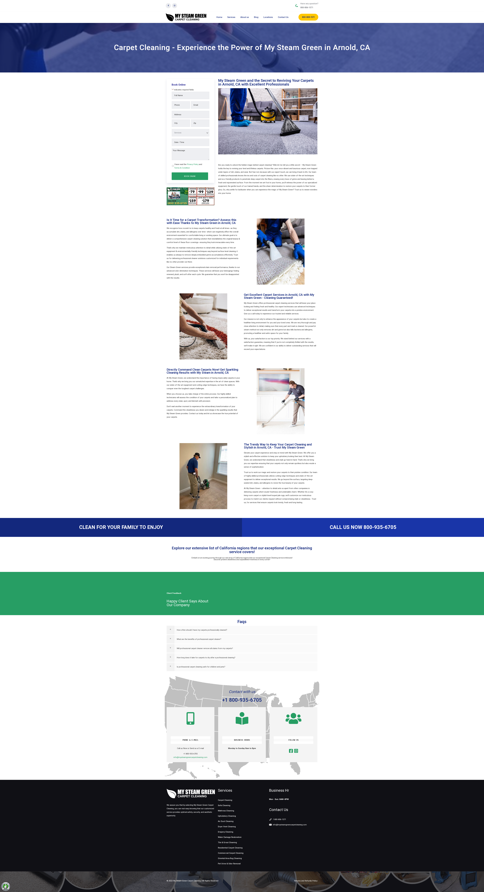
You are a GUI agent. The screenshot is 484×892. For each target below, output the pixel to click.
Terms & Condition (182, 167)
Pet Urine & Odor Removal (229, 863)
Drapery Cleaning (225, 832)
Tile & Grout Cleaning (227, 842)
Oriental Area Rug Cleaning (230, 858)
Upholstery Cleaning (227, 816)
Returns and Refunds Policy (305, 880)
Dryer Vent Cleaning (227, 826)
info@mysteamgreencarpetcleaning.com (190, 757)
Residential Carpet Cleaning (230, 847)
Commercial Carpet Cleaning (230, 853)
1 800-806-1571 (279, 819)
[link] (191, 793)
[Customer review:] (5, 890)
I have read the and (188, 166)
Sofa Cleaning (224, 805)
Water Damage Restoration (229, 837)
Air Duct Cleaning (225, 821)
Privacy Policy (193, 164)
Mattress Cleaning (226, 810)
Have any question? (309, 3)
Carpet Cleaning (225, 800)
